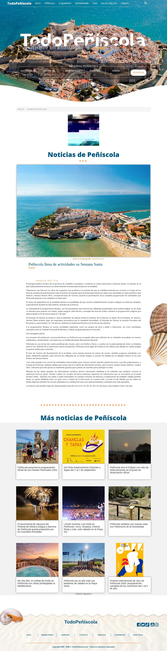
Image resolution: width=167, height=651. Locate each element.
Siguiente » (87, 594)
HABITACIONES (73, 71)
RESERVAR (138, 72)
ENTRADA (27, 71)
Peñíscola (50, 3)
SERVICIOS (102, 635)
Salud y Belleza (109, 3)
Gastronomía (82, 3)
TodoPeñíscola (19, 3)
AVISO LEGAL (138, 635)
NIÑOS (116, 71)
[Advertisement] (83, 397)
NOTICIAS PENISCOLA (37, 109)
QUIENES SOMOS (47, 635)
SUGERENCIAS (120, 635)
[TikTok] (148, 624)
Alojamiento (65, 3)
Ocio (95, 3)
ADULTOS (94, 71)
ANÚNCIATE (65, 635)
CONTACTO (83, 635)
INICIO (29, 635)
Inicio (38, 3)
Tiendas (125, 3)
